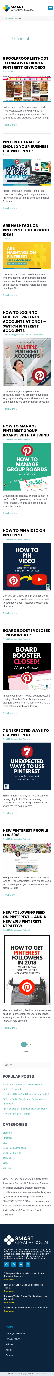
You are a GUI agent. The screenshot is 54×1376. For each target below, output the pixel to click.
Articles (9, 1344)
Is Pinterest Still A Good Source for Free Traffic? (26, 1094)
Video (6, 1163)
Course (9, 1355)
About (8, 1350)
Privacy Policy (13, 1339)
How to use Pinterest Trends (16, 1114)
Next (27, 1051)
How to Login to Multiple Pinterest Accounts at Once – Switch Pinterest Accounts (24, 321)
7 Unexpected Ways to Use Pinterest (26, 732)
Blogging (14, 335)
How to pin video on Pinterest (24, 533)
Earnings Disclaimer (15, 1333)
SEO (13, 72)
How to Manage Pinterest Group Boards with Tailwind (26, 431)
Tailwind (42, 335)
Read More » (10, 124)
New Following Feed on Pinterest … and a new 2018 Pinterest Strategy (24, 919)
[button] (50, 8)
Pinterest (6, 72)
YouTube (7, 1168)
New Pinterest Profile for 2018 (25, 832)
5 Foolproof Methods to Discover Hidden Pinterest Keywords (25, 63)
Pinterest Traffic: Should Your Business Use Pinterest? (26, 146)
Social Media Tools (12, 1153)
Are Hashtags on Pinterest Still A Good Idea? (26, 230)
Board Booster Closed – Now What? (27, 633)
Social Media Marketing (28, 335)
